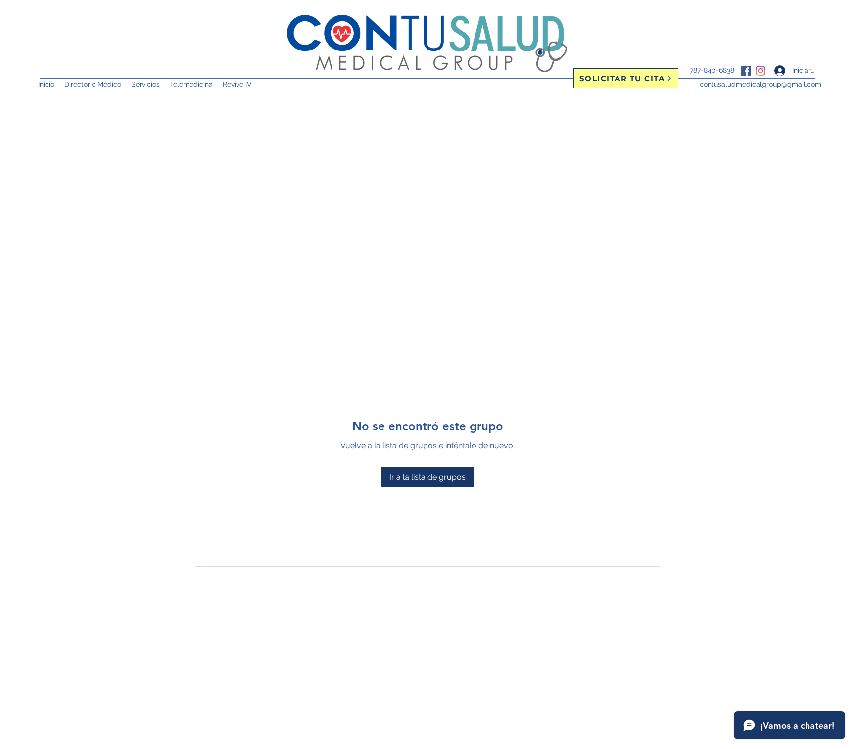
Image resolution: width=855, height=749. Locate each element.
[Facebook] (746, 71)
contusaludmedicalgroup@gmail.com (760, 84)
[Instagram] (760, 71)
